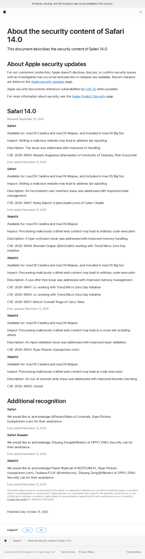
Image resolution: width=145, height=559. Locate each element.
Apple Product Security (88, 96)
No (41, 530)
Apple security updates (47, 82)
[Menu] (140, 12)
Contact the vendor (17, 499)
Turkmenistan (133, 552)
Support (17, 540)
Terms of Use (68, 552)
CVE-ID (91, 89)
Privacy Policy (86, 552)
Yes (27, 530)
